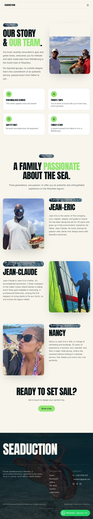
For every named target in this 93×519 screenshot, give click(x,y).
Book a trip (46, 408)
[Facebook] (77, 484)
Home (51, 475)
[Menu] (88, 5)
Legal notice (54, 492)
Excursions (53, 479)
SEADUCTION (9, 5)
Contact (52, 489)
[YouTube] (80, 484)
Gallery (52, 482)
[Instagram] (74, 484)
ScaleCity (50, 508)
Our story (53, 485)
